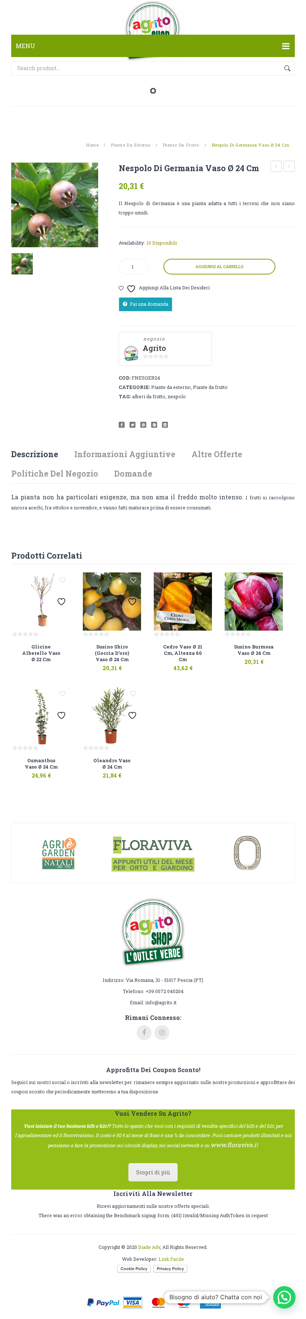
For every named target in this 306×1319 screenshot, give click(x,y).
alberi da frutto (148, 396)
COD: (125, 378)
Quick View (50, 657)
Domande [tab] (133, 473)
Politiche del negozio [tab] (54, 473)
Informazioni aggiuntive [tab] (124, 454)
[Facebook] (122, 425)
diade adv (149, 1247)
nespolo (177, 396)
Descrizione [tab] (34, 454)
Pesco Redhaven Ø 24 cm (289, 167)
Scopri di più (153, 1172)
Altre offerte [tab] (216, 454)
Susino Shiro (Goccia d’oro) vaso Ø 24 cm (276, 167)
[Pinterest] (143, 425)
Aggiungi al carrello (220, 266)
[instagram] (161, 1032)
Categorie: (134, 387)
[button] (284, 1297)
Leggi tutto (31, 657)
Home (92, 145)
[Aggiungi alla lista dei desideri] (62, 580)
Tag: (125, 396)
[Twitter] (132, 425)
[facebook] (144, 1032)
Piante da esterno (130, 145)
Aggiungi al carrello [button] (102, 664)
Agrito (154, 348)
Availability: (132, 243)
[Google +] (154, 425)
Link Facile (171, 1259)
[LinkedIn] (165, 425)
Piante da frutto (181, 145)
